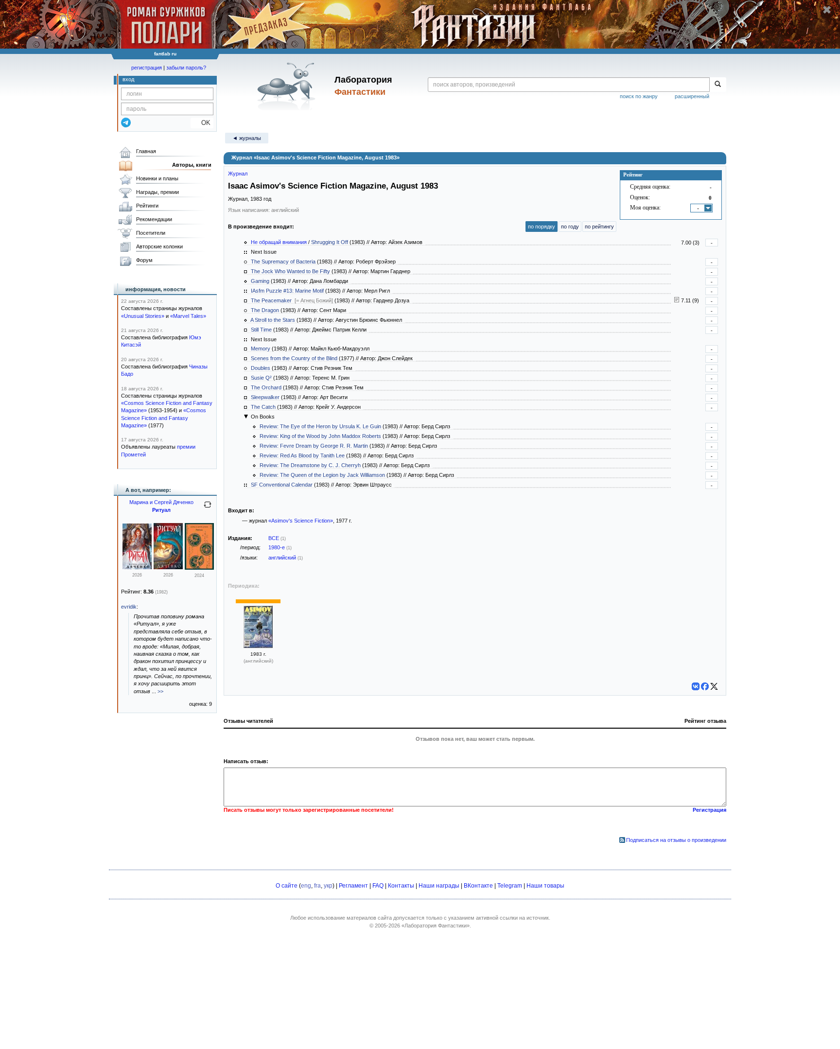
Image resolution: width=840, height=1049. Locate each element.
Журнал (237, 173)
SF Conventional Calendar (282, 485)
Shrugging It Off (329, 242)
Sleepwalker (265, 397)
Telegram (509, 885)
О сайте (287, 885)
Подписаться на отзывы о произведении (676, 840)
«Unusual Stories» (142, 316)
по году (570, 226)
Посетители (150, 233)
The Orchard (266, 387)
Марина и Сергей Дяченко (161, 502)
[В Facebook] (705, 686)
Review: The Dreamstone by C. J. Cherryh (310, 465)
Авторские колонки (159, 246)
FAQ (378, 885)
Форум (144, 260)
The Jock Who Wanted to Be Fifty (290, 271)
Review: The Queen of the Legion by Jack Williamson (322, 475)
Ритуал (161, 510)
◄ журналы (246, 138)
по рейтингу (599, 226)
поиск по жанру (639, 96)
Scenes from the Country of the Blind (294, 358)
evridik (129, 607)
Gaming (260, 281)
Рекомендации (154, 219)
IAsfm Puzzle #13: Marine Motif (287, 291)
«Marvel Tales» (188, 316)
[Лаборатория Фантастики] (288, 86)
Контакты (401, 885)
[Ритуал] (137, 567)
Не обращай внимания (279, 242)
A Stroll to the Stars (272, 320)
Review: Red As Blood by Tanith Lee (302, 455)
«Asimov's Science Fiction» (300, 521)
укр (328, 885)
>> (160, 691)
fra (317, 885)
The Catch (263, 407)
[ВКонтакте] (696, 686)
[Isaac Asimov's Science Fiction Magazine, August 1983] (258, 646)
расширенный (692, 96)
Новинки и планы (157, 178)
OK (201, 122)
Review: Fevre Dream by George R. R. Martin (314, 446)
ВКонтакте (478, 885)
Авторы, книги (191, 165)
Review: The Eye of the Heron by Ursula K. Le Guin (320, 426)
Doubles (260, 368)
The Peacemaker (271, 300)
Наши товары (545, 885)
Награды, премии (157, 192)
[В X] (714, 686)
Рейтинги (147, 206)
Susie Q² (261, 378)
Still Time (261, 329)
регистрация (146, 67)
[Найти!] (717, 84)
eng (306, 885)
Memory (260, 348)
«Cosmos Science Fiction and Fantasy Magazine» (163, 417)
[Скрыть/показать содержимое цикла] (246, 417)
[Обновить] (207, 508)
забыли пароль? (186, 67)
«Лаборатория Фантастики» (436, 925)
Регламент (353, 885)
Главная (146, 151)
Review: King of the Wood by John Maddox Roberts (320, 436)
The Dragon (265, 310)
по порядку (541, 226)
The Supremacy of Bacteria (283, 261)
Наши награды (439, 885)
